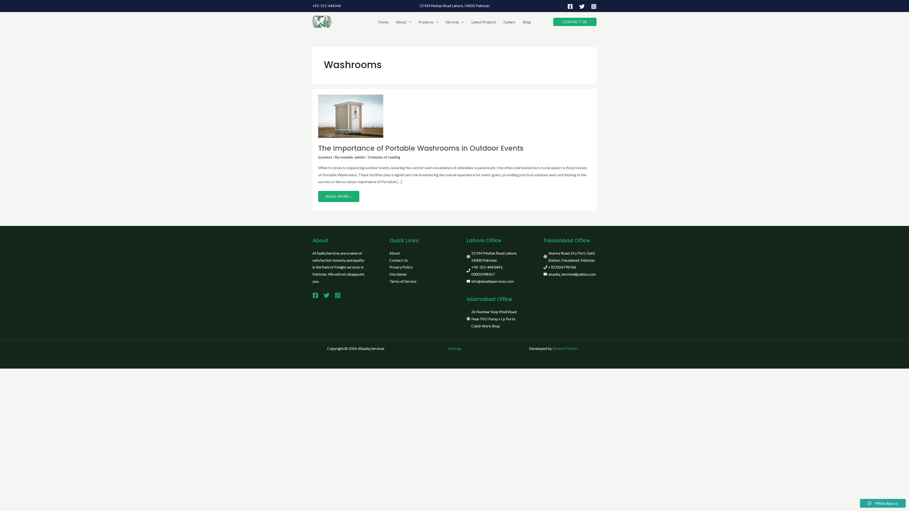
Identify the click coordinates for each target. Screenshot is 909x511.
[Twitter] (582, 6)
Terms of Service (402, 281)
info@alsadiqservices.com (492, 281)
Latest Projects (483, 22)
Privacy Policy (401, 267)
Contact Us (398, 260)
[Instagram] (594, 6)
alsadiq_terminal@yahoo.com (572, 274)
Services (452, 22)
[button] (408, 22)
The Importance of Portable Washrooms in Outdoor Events (420, 148)
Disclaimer (398, 274)
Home (383, 22)
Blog (527, 22)
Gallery (509, 22)
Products (426, 22)
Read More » (338, 194)
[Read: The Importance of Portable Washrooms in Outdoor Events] (350, 115)
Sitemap (454, 348)
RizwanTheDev (565, 348)
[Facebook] (570, 6)
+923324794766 (562, 267)
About (401, 22)
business (325, 157)
